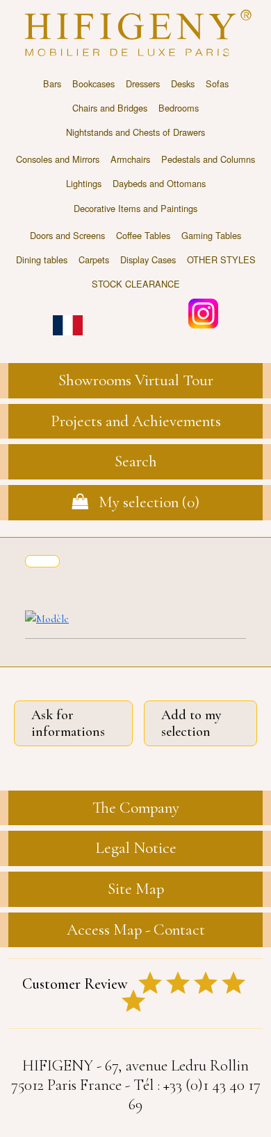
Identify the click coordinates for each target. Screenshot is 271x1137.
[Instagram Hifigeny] (203, 312)
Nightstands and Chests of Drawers (135, 132)
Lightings (83, 183)
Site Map (136, 889)
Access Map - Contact (136, 930)
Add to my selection (191, 723)
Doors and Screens (67, 235)
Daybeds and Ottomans (159, 183)
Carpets (94, 259)
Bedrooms (178, 107)
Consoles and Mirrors (57, 159)
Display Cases (148, 259)
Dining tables (41, 259)
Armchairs (130, 159)
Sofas (217, 83)
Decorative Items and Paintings (135, 208)
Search (136, 461)
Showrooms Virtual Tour (135, 380)
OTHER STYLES (221, 259)
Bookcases (93, 83)
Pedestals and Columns (208, 159)
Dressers (143, 83)
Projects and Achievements (136, 421)
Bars (52, 83)
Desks (183, 83)
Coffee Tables (143, 235)
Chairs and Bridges (109, 107)
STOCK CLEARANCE (136, 283)
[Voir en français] (68, 316)
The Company (135, 808)
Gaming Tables (211, 235)
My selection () (143, 502)
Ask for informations (68, 723)
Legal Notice (135, 848)
